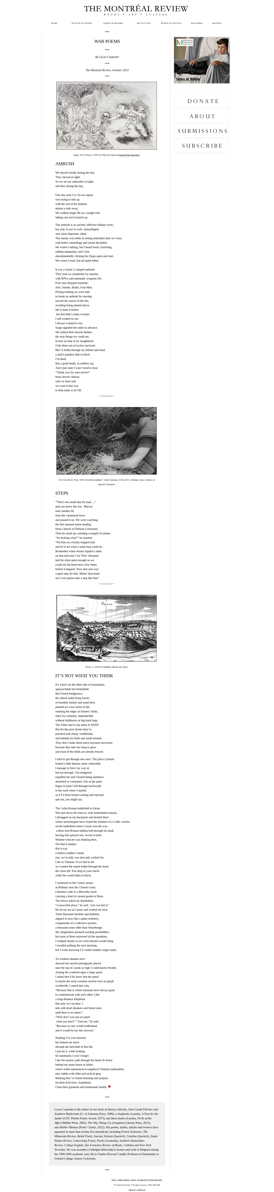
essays (133, 1180)
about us (132, 1190)
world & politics (123, 1180)
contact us (141, 1190)
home (114, 1180)
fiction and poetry (155, 1180)
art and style (143, 1180)
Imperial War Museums (129, 154)
